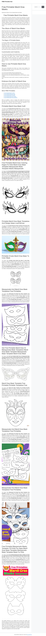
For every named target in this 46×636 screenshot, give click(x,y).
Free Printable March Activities (9, 95)
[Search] (43, 7)
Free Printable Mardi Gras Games (10, 96)
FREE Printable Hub (7, 1)
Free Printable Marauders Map (9, 94)
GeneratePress (29, 634)
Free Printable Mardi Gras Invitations (10, 97)
